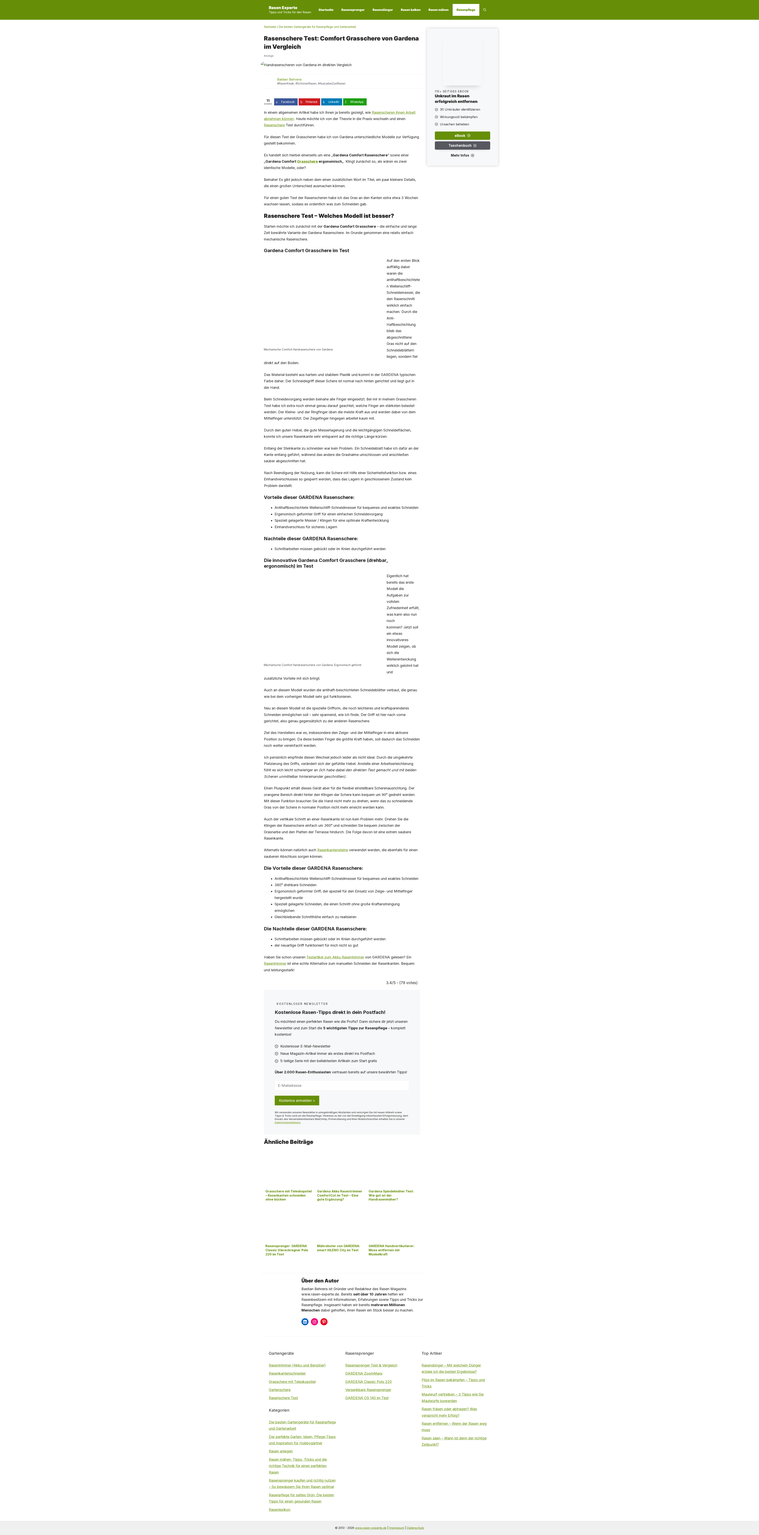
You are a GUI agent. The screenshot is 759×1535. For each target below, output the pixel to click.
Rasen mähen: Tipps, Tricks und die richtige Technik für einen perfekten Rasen (298, 1465)
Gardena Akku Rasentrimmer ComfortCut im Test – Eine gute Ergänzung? (339, 1195)
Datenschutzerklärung (287, 1122)
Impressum (396, 1528)
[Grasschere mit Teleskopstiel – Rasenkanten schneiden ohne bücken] (289, 1186)
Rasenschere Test (283, 1398)
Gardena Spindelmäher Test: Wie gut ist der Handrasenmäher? (391, 1195)
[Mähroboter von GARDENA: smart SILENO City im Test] (341, 1241)
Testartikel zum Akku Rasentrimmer (335, 957)
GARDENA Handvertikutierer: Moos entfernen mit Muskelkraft (391, 1250)
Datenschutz (415, 1528)
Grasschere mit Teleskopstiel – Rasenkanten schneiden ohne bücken (288, 1195)
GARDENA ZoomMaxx (363, 1373)
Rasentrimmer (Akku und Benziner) (297, 1365)
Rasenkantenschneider (287, 1373)
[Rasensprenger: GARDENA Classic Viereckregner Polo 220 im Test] (289, 1241)
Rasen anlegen (281, 1451)
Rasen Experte (283, 7)
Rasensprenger (353, 10)
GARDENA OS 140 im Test (367, 1398)
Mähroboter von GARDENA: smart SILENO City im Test (338, 1248)
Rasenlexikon (279, 1510)
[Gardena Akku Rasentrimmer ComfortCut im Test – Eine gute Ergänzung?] (341, 1186)
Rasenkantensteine (332, 850)
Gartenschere (280, 1390)
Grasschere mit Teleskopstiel (292, 1382)
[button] (484, 10)
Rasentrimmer (275, 963)
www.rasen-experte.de (371, 1528)
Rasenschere (274, 125)
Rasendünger (383, 10)
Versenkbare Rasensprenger (368, 1390)
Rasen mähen (439, 10)
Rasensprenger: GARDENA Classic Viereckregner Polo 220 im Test (286, 1250)
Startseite (326, 10)
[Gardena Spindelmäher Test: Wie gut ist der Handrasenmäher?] (393, 1186)
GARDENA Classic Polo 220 (368, 1382)
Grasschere (307, 161)
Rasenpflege (466, 10)
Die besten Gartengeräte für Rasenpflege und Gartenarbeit (317, 26)
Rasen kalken (411, 10)
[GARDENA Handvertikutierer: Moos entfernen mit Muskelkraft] (393, 1241)
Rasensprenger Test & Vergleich (371, 1365)
